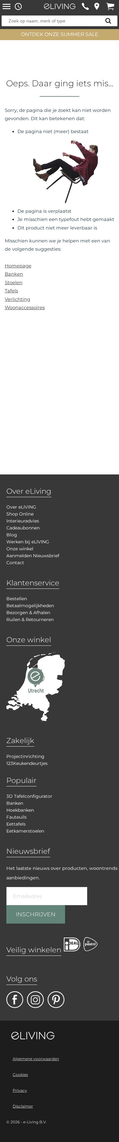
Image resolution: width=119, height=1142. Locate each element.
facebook (14, 999)
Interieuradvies (22, 521)
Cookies (20, 1074)
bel (85, 6)
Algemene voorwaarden (36, 1058)
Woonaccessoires (25, 307)
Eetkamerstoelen (25, 831)
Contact (15, 562)
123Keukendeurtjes (27, 763)
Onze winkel (19, 549)
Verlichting (17, 299)
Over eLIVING (21, 507)
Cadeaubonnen (23, 528)
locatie (96, 6)
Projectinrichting (25, 756)
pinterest (56, 999)
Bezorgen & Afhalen (28, 612)
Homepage (18, 266)
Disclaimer (23, 1106)
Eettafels (16, 824)
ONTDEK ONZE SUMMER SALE (59, 34)
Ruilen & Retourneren (30, 619)
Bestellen (16, 599)
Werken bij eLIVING (27, 542)
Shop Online (20, 514)
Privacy (20, 1090)
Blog (11, 535)
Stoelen (14, 282)
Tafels (11, 291)
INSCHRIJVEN (36, 914)
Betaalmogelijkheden (30, 605)
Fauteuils (16, 817)
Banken (14, 274)
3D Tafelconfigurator (29, 796)
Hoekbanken (20, 810)
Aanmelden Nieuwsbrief (32, 556)
